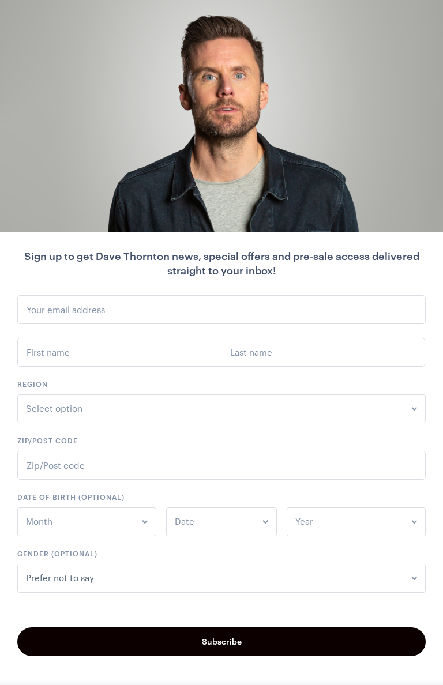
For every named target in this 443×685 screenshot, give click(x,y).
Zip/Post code (47, 440)
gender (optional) (57, 553)
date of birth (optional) (71, 497)
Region (32, 384)
